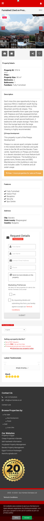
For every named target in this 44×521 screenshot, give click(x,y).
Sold (5, 424)
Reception (11, 196)
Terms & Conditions (11, 497)
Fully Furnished (13, 191)
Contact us (6, 405)
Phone (14, 267)
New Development (13, 418)
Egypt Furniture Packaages (11, 450)
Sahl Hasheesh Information (12, 441)
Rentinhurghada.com (9, 453)
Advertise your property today (23, 348)
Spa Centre (11, 201)
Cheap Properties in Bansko (12, 438)
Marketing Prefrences (17, 285)
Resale (9, 421)
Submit (22, 315)
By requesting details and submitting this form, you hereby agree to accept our (23, 305)
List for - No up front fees (15, 344)
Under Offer (10, 427)
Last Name (16, 254)
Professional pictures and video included (18, 346)
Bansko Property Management (13, 447)
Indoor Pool (11, 194)
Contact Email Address (20, 260)
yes (14, 294)
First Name (16, 247)
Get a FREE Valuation (12, 342)
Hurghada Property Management (14, 444)
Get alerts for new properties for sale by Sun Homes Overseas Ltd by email (21, 288)
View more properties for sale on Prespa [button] (24, 173)
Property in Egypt (8, 435)
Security (10, 199)
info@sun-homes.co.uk (13, 400)
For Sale (7, 415)
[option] (22, 373)
